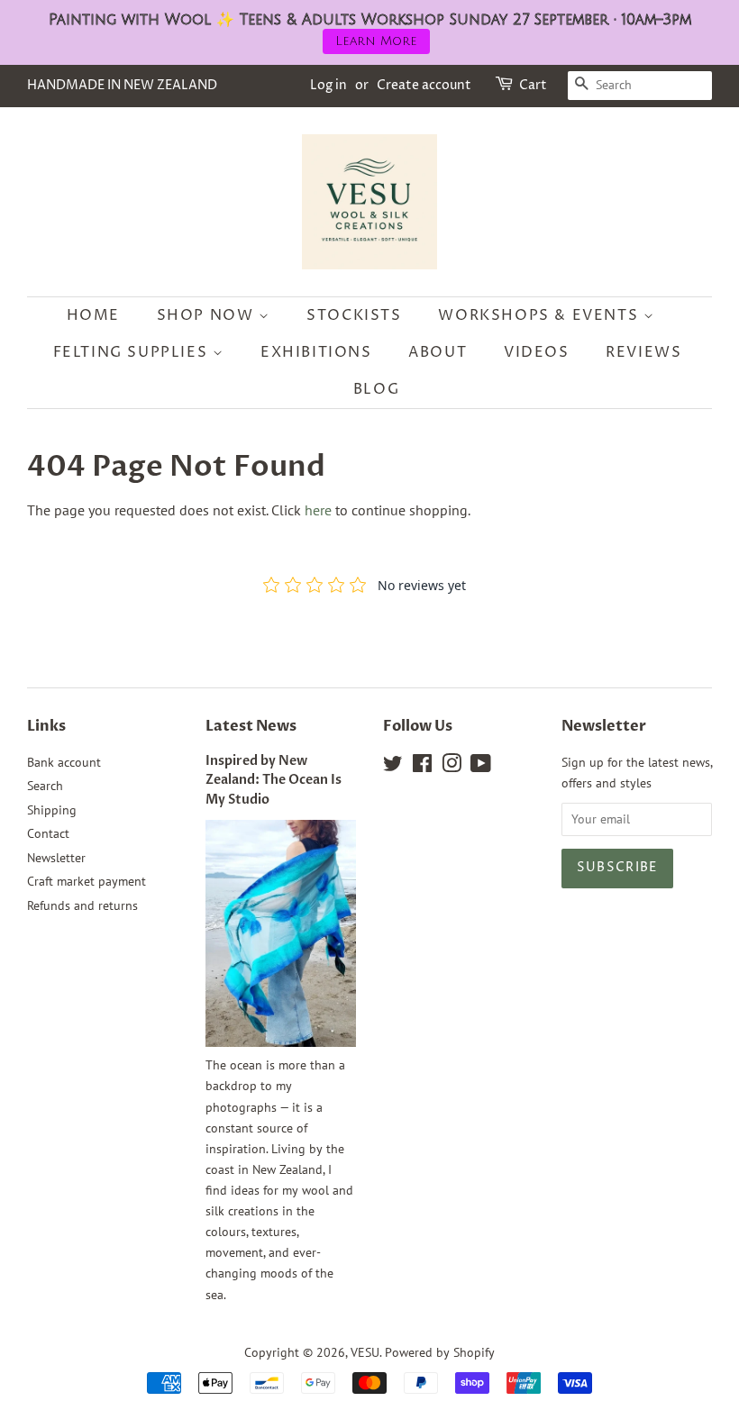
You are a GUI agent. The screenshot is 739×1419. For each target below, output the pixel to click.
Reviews (643, 352)
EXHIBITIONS (316, 352)
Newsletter (56, 858)
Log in (328, 85)
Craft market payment (86, 881)
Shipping (52, 810)
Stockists (353, 315)
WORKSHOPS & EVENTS (540, 315)
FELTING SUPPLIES (133, 352)
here (318, 510)
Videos (537, 352)
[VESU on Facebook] (422, 767)
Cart (533, 85)
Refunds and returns (82, 905)
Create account (424, 85)
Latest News (251, 726)
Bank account (64, 762)
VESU (365, 1352)
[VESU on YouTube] (480, 767)
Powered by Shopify (440, 1352)
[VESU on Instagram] (451, 767)
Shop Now (208, 315)
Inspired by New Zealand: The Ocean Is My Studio (273, 781)
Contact (48, 833)
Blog (376, 389)
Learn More (376, 41)
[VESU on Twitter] (393, 767)
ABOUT (437, 352)
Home (93, 315)
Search (45, 786)
